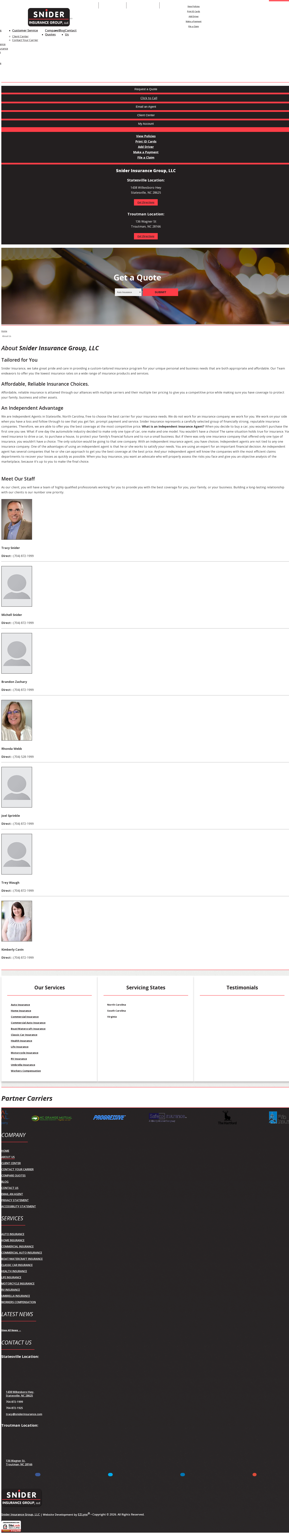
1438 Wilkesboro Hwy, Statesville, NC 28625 (20, 1393)
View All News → (11, 1330)
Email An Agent (112, 5)
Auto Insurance (20, 1004)
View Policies (193, 6)
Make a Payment (194, 21)
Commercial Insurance (25, 1016)
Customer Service (25, 30)
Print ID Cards (193, 11)
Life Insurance (19, 1046)
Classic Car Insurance (24, 1034)
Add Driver (194, 16)
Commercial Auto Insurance (28, 1022)
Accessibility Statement (18, 1206)
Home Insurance (21, 1010)
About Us (8, 1157)
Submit (160, 292)
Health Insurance (21, 1040)
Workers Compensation (26, 1070)
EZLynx (83, 1514)
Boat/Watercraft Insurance (28, 1028)
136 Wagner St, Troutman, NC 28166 (19, 1462)
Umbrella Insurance (23, 1064)
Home (4, 331)
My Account (232, 5)
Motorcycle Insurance (24, 1052)
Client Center (20, 36)
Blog (61, 30)
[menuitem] (193, 6)
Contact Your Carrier (25, 40)
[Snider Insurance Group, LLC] (49, 17)
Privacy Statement (15, 1200)
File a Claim (193, 26)
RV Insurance (19, 1058)
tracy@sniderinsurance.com (24, 1414)
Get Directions (145, 202)
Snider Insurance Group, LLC (20, 1514)
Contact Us (71, 32)
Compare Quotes (51, 32)
